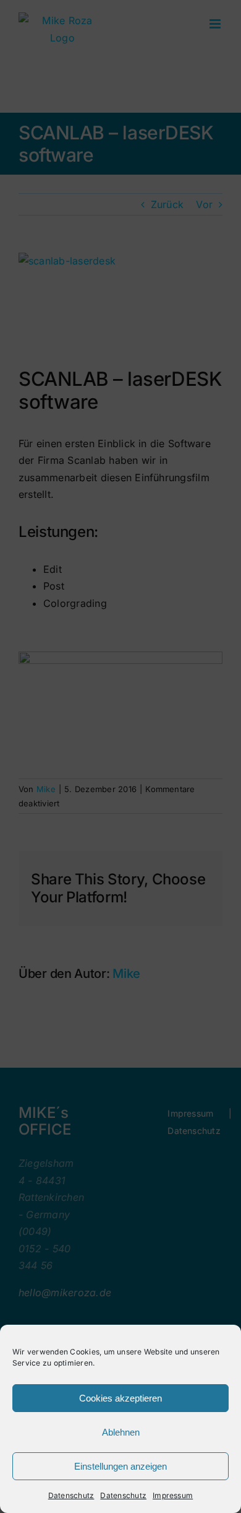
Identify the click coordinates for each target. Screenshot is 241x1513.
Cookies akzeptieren (120, 1398)
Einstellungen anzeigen (120, 1466)
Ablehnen (121, 1432)
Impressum (173, 1495)
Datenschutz (71, 1495)
